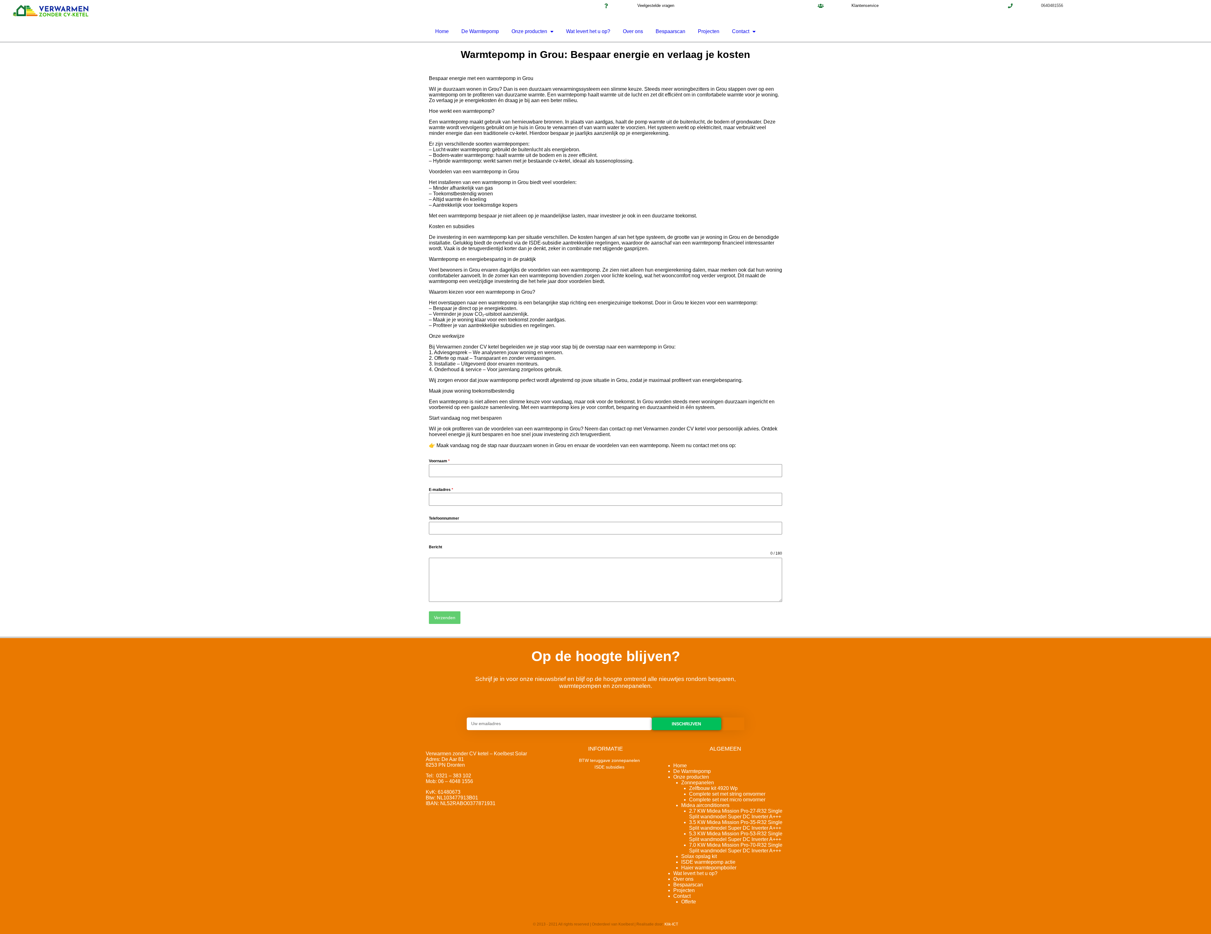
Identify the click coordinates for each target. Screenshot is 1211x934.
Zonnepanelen (697, 782)
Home (442, 31)
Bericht (435, 547)
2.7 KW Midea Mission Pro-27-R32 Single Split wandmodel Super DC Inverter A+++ (735, 813)
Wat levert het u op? (588, 31)
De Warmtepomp (480, 31)
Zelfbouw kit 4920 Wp (713, 788)
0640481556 (1052, 5)
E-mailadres (441, 489)
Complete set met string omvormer (727, 794)
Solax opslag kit (699, 856)
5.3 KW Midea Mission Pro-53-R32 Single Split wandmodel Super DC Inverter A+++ (735, 836)
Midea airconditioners (705, 805)
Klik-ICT (671, 924)
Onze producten (529, 31)
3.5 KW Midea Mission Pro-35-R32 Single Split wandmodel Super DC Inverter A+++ (735, 825)
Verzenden (444, 617)
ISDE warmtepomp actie (708, 862)
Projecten (708, 31)
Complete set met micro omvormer (727, 799)
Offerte (688, 901)
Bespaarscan (670, 31)
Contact (740, 31)
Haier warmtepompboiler (708, 867)
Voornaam (439, 461)
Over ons (633, 31)
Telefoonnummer (444, 518)
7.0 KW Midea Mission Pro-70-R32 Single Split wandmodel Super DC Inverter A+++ (735, 847)
